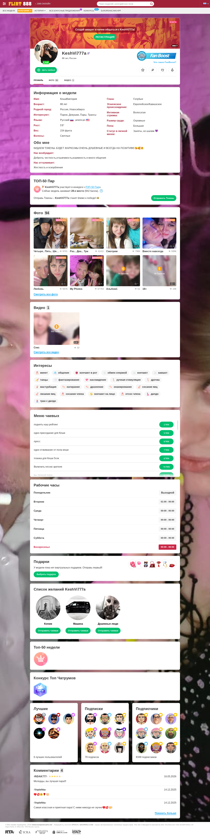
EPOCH (75, 825)
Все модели (9, 11)
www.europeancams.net (42, 825)
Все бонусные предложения (64, 11)
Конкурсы (89, 11)
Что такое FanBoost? (164, 62)
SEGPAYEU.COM (86, 825)
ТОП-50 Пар (92, 187)
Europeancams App (111, 11)
